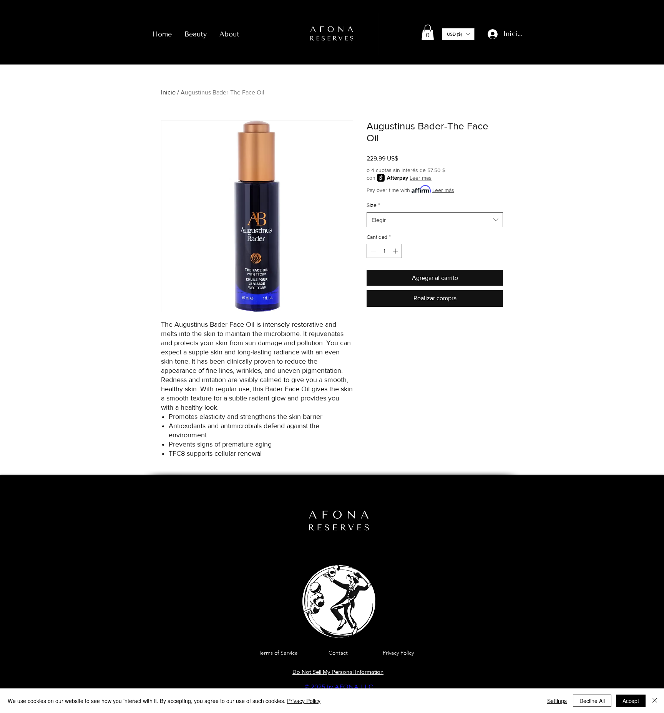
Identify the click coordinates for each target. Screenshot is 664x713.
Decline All (592, 701)
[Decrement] (372, 251)
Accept (630, 701)
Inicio (168, 92)
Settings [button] (557, 701)
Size (373, 205)
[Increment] (396, 251)
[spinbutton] (384, 251)
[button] (427, 32)
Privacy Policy (303, 701)
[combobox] (435, 219)
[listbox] (458, 34)
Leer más (421, 178)
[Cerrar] (654, 701)
